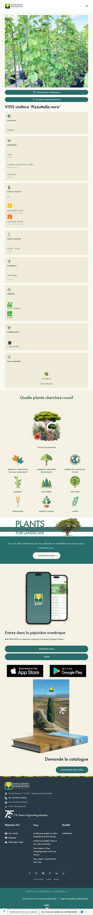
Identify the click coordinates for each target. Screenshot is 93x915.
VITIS (9, 155)
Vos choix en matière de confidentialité (59, 912)
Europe (10, 130)
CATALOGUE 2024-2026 (72, 769)
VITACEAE (11, 174)
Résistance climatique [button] (14, 191)
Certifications (67, 833)
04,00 (17, 249)
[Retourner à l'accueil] (14, 6)
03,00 (10, 249)
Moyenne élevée (15, 211)
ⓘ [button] (8, 197)
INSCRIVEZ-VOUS (46, 649)
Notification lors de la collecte (23, 912)
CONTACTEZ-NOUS (46, 555)
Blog (35, 825)
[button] (87, 6)
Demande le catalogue (66, 759)
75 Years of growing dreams (31, 815)
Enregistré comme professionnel (48, 99)
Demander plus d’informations (48, 92)
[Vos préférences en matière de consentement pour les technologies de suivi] (4, 910)
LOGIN (46, 656)
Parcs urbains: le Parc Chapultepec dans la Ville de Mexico (44, 851)
